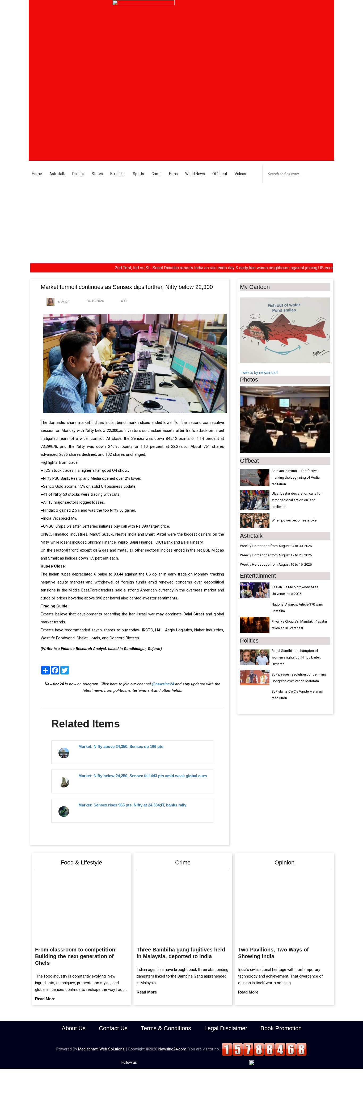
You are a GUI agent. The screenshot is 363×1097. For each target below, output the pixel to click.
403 (123, 301)
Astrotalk (57, 174)
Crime (156, 174)
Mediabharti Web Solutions (101, 1049)
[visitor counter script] (264, 1049)
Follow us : (130, 1062)
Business (117, 174)
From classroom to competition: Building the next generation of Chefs (76, 956)
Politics (78, 174)
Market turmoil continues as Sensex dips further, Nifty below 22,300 (127, 287)
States (97, 174)
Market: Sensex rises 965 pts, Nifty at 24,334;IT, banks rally (132, 805)
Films (173, 174)
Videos (240, 174)
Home (37, 174)
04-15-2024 (95, 301)
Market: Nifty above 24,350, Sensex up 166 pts (120, 746)
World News (195, 174)
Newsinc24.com (172, 1049)
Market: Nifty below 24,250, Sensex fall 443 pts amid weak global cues (142, 775)
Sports (138, 174)
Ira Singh (61, 301)
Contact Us (113, 1028)
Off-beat (219, 174)
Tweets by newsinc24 (259, 372)
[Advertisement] (181, 223)
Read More (45, 998)
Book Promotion (281, 1028)
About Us (74, 1028)
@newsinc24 (163, 684)
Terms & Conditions (166, 1028)
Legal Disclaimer (225, 1028)
